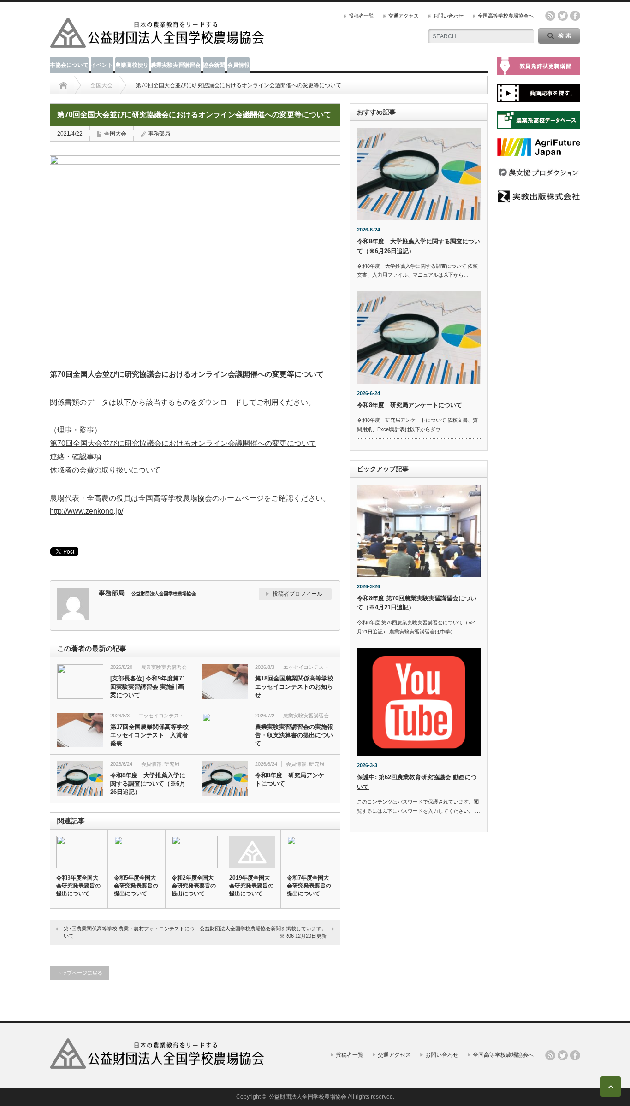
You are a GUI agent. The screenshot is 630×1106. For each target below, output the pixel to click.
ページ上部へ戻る (610, 1086)
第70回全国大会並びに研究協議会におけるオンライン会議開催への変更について (183, 443)
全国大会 (101, 85)
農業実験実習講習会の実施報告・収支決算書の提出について (294, 735)
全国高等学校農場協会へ (506, 15)
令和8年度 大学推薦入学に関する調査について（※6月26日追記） (147, 783)
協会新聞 (214, 65)
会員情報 (238, 65)
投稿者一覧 (361, 15)
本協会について (69, 65)
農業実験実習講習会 (176, 65)
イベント (102, 65)
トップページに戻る (79, 973)
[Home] (63, 85)
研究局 (171, 764)
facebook (575, 16)
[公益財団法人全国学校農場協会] (157, 44)
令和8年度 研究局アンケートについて (292, 779)
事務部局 (159, 133)
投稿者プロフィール (297, 594)
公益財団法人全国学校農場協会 (307, 1097)
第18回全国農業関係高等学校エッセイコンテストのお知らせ (294, 686)
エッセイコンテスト (306, 667)
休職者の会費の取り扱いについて (105, 470)
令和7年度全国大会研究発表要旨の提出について (309, 886)
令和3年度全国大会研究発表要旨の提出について (78, 886)
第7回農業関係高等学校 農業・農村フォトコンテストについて (129, 932)
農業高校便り (132, 65)
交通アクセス (403, 15)
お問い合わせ (448, 15)
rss (550, 16)
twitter (563, 16)
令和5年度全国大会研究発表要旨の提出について (136, 886)
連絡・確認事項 (75, 457)
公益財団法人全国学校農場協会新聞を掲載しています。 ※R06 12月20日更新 (266, 932)
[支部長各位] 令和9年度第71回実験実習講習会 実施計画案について (147, 686)
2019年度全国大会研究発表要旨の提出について (251, 886)
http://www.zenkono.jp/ (86, 511)
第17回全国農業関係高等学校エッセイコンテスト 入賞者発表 (149, 735)
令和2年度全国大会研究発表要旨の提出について (194, 886)
